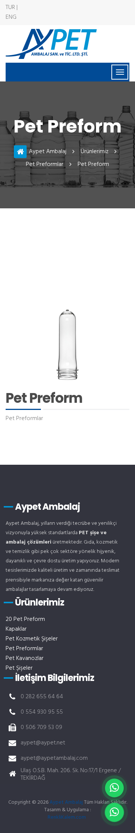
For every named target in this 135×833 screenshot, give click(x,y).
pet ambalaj (51, 44)
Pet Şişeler (19, 668)
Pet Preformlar (44, 164)
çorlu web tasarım (67, 817)
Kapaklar (16, 629)
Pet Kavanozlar (25, 658)
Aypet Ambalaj (47, 152)
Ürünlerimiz (94, 152)
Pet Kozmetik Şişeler (32, 639)
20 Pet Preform (25, 619)
